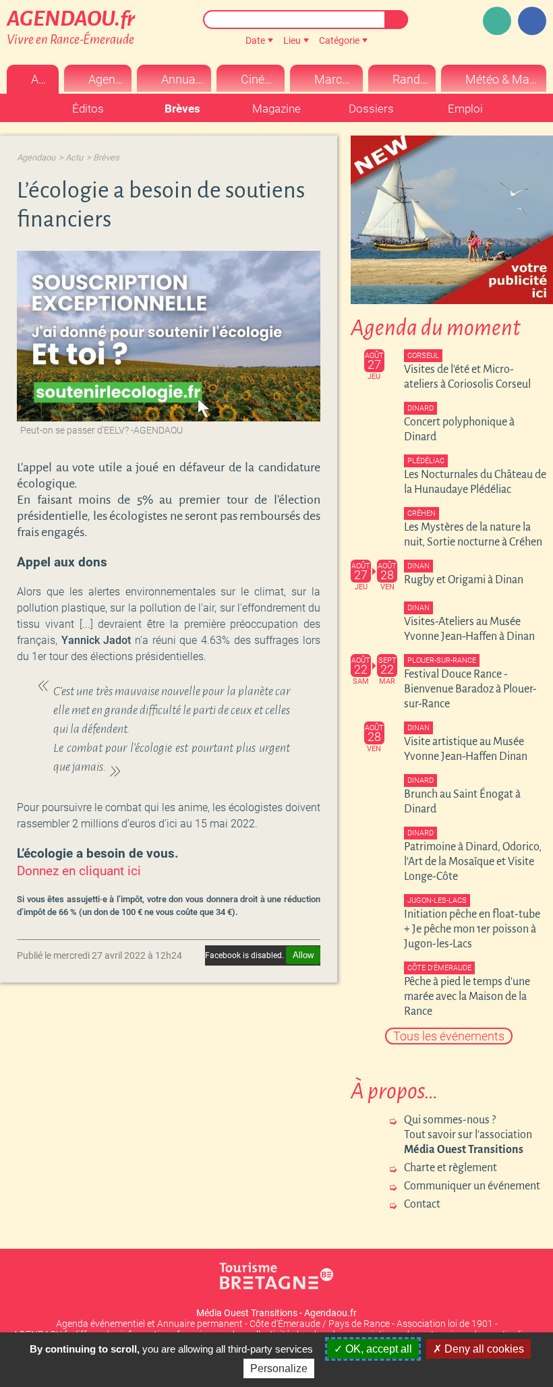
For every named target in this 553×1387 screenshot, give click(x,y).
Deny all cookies (483, 1349)
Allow (303, 955)
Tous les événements (448, 1036)
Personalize (279, 1368)
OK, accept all (377, 1349)
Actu (74, 157)
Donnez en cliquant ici (79, 871)
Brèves (106, 157)
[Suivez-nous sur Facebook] (532, 21)
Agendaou (36, 157)
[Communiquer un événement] (497, 21)
